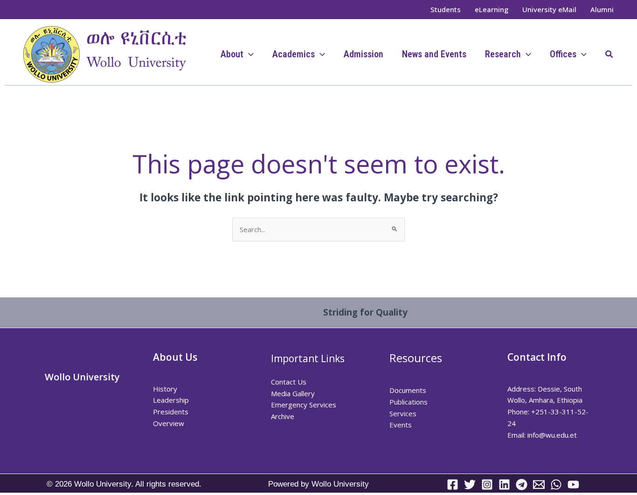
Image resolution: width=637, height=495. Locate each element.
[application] (248, 54)
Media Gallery (293, 393)
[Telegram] (521, 484)
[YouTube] (573, 484)
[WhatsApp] (556, 484)
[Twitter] (470, 484)
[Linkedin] (504, 484)
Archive (282, 416)
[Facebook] (452, 484)
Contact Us (288, 381)
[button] (609, 54)
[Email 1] (539, 484)
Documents (407, 390)
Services (402, 413)
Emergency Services (303, 404)
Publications (408, 401)
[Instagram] (487, 484)
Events (400, 424)
